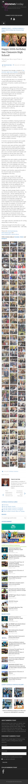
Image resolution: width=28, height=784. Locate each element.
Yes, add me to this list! (9, 759)
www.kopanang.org (12, 231)
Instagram (4, 238)
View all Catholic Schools (9, 506)
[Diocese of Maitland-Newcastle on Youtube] (14, 18)
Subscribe (4, 762)
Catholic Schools (13, 471)
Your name (4, 745)
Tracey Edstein (15, 479)
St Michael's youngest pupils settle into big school (16, 583)
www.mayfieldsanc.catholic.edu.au (10, 234)
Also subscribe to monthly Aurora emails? (12, 757)
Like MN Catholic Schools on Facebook (13, 508)
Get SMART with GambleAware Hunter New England (17, 624)
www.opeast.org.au (6, 232)
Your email (4, 751)
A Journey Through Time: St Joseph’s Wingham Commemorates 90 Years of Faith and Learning (16, 564)
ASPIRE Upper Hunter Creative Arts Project (17, 595)
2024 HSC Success (13, 601)
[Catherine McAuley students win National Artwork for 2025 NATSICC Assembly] (7, 692)
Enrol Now (5, 505)
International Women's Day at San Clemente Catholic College (17, 589)
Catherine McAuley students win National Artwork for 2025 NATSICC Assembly (17, 556)
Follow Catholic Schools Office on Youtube (14, 511)
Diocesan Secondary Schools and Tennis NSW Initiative (17, 577)
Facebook (16, 237)
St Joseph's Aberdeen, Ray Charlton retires (16, 608)
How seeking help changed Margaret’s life (16, 630)
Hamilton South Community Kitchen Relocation (17, 636)
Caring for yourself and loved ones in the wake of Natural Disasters (16, 659)
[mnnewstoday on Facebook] (11, 18)
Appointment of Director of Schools (16, 571)
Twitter (22, 237)
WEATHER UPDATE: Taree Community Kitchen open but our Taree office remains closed (17, 666)
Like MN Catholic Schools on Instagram (13, 509)
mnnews (14, 4)
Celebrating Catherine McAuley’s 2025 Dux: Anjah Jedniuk (16, 549)
